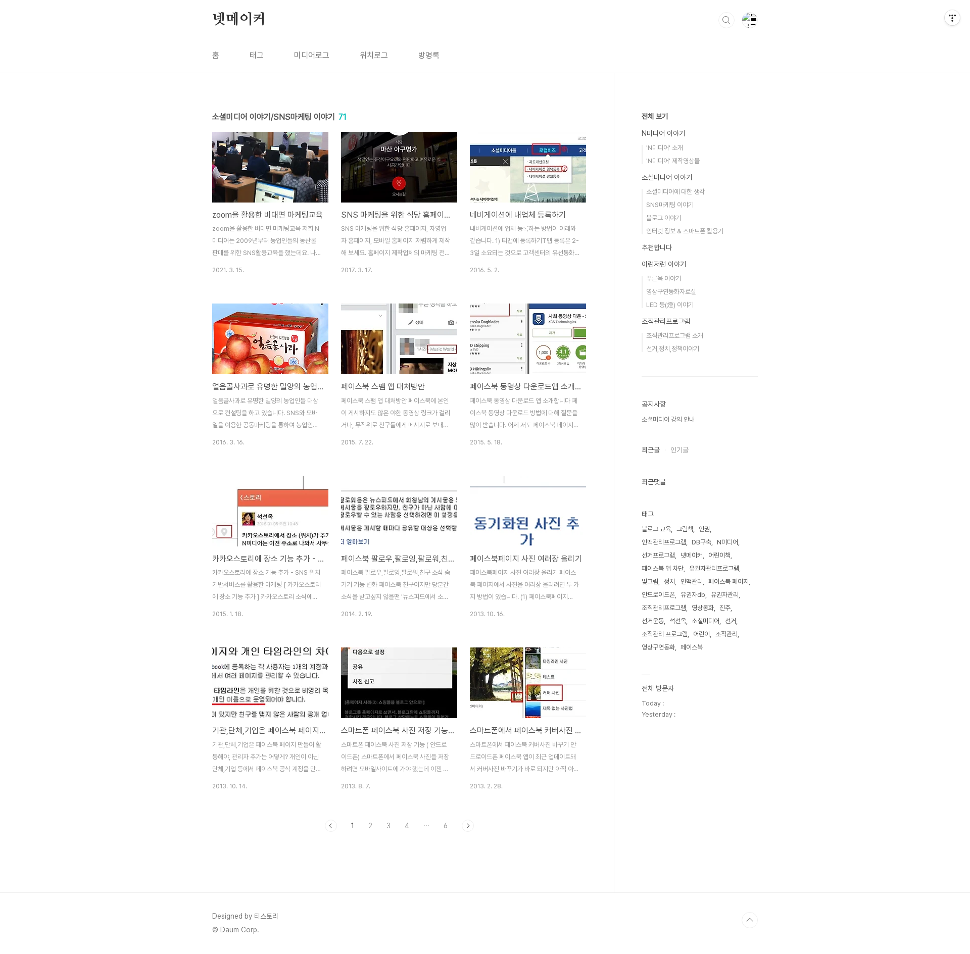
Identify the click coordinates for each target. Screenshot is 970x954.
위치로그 (374, 55)
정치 (669, 581)
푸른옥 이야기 (663, 278)
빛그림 (650, 581)
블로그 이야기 (663, 218)
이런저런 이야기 (664, 264)
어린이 (701, 634)
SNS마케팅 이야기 (670, 205)
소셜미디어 (705, 621)
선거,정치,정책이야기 (672, 349)
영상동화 (703, 608)
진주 (725, 608)
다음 (468, 826)
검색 (726, 20)
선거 (730, 621)
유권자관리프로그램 (714, 568)
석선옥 (677, 621)
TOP (750, 920)
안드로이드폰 (658, 594)
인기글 (679, 450)
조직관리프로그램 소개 (674, 335)
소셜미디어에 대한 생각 (675, 191)
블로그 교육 (656, 529)
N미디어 (727, 542)
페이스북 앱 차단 (663, 568)
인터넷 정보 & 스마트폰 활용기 (684, 231)
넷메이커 (239, 20)
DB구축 (701, 542)
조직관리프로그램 (666, 321)
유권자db (693, 594)
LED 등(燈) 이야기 (670, 305)
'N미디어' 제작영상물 (673, 161)
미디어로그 (311, 55)
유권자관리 (725, 594)
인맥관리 (692, 581)
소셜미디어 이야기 (667, 177)
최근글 (651, 450)
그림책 (684, 529)
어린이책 (719, 555)
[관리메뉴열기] (952, 17)
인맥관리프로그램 (664, 542)
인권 (704, 529)
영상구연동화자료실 (671, 291)
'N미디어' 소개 (664, 148)
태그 (257, 55)
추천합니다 (657, 247)
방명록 (429, 55)
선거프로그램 (658, 555)
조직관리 (726, 634)
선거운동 (653, 621)
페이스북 (692, 647)
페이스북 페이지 (728, 581)
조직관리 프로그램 (665, 634)
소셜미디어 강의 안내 (668, 419)
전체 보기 (655, 116)
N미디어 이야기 (663, 133)
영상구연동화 (658, 647)
